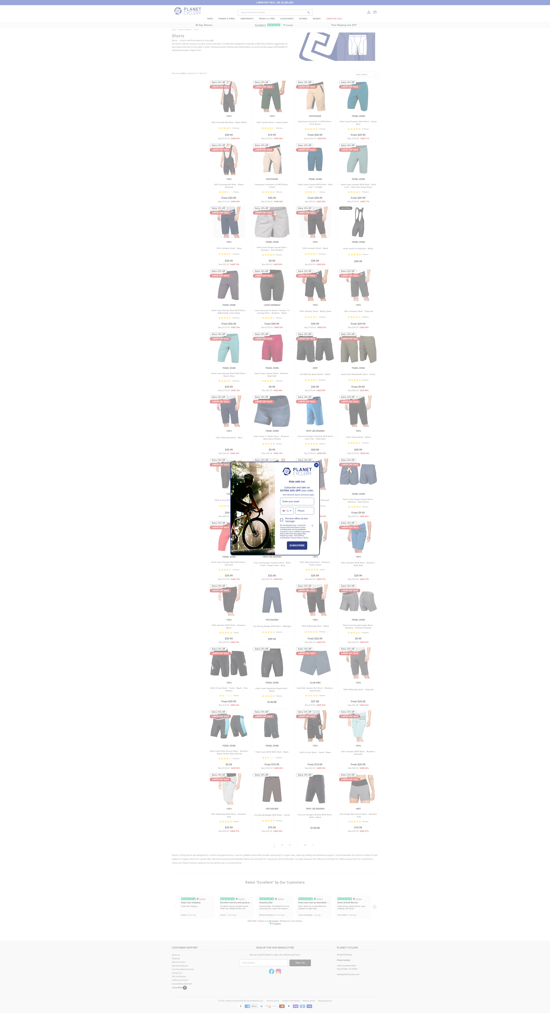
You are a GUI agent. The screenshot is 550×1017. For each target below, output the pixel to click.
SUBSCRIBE (297, 545)
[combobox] (287, 511)
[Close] (316, 465)
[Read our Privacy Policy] (312, 525)
